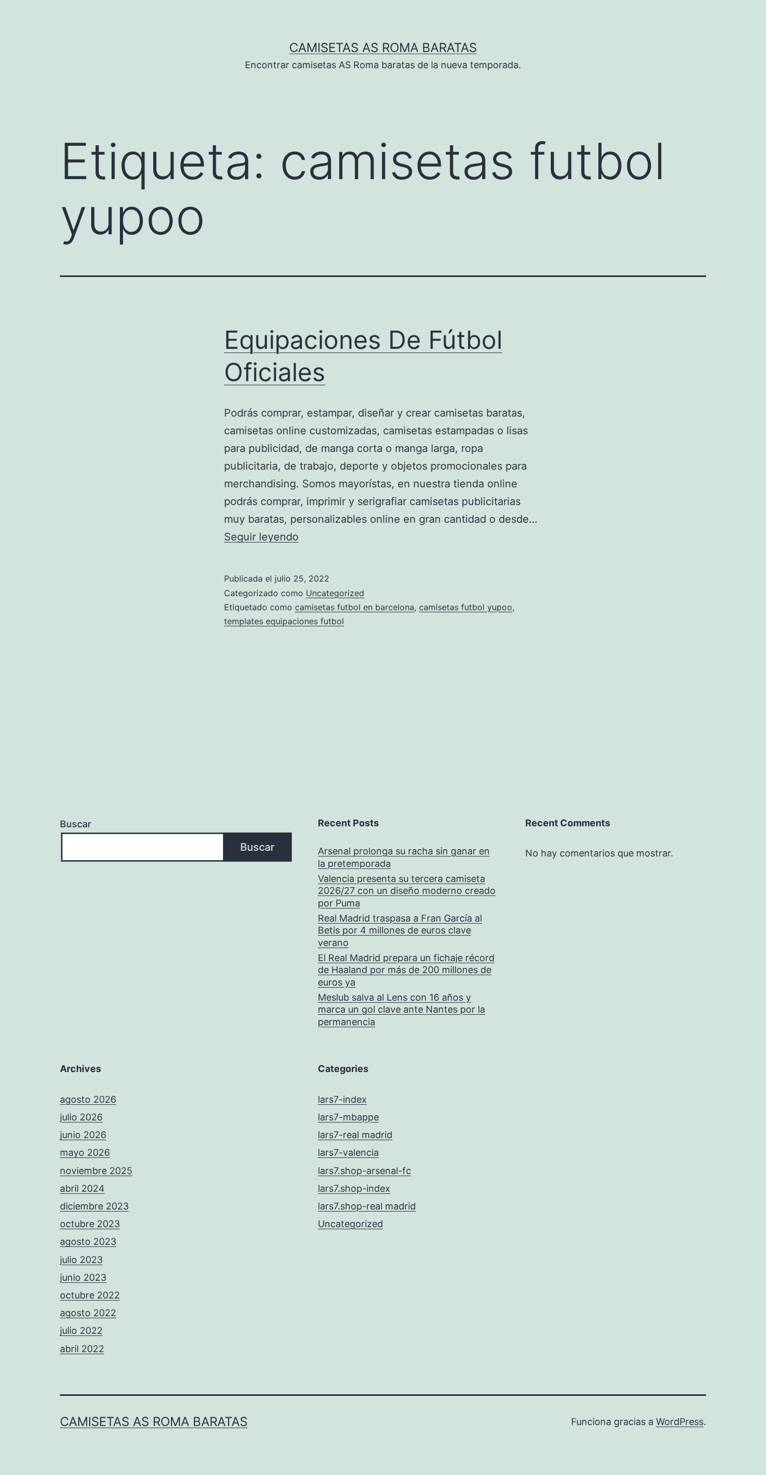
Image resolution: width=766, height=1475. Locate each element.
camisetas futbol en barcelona (354, 607)
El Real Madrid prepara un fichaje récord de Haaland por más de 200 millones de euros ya (406, 970)
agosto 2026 (88, 1099)
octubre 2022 (90, 1295)
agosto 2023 (88, 1241)
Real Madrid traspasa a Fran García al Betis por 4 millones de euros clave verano (400, 930)
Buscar (75, 823)
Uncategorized (335, 593)
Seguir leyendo (261, 537)
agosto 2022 (88, 1312)
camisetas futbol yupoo (465, 607)
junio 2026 (83, 1134)
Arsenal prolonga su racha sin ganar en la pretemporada (404, 857)
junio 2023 (83, 1277)
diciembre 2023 (94, 1206)
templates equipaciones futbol (284, 621)
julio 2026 (81, 1117)
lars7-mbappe (348, 1117)
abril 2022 (82, 1348)
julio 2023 (81, 1259)
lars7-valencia (348, 1152)
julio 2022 (81, 1330)
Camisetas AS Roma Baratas (383, 47)
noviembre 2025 (96, 1170)
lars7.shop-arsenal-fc (364, 1170)
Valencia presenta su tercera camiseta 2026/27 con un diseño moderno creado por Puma (407, 891)
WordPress (679, 1421)
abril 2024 (82, 1188)
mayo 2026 (85, 1152)
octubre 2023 (90, 1223)
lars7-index (342, 1099)
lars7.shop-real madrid (367, 1206)
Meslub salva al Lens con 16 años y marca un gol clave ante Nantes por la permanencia (401, 1009)
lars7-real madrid (355, 1134)
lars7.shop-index (354, 1188)
